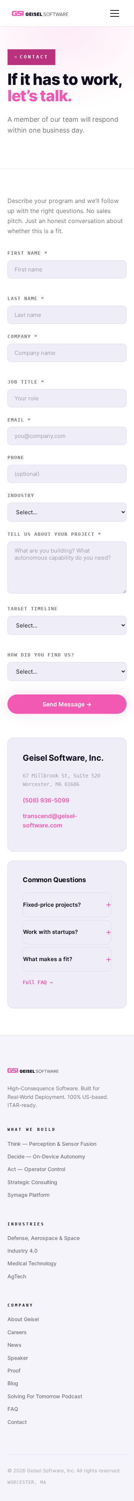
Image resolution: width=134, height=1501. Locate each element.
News (14, 1345)
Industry (20, 495)
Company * (22, 336)
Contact (17, 1422)
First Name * (27, 253)
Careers (17, 1332)
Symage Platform (28, 1195)
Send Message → (67, 704)
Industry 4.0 (22, 1250)
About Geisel (23, 1319)
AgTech (16, 1276)
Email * (19, 420)
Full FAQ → (37, 982)
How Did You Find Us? (40, 655)
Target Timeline (32, 608)
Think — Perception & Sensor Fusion (51, 1144)
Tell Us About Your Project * (54, 534)
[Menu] (114, 13)
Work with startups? (50, 931)
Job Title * (25, 382)
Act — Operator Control (36, 1169)
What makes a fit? (47, 959)
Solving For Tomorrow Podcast (44, 1396)
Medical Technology (32, 1263)
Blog (12, 1383)
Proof (13, 1370)
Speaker (17, 1358)
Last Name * (25, 298)
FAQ (12, 1409)
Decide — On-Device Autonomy (46, 1156)
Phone (15, 457)
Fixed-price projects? (52, 904)
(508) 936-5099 (46, 800)
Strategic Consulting (32, 1182)
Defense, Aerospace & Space (43, 1238)
